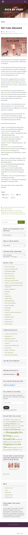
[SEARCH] (25, 2)
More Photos (6, 474)
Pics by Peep (14, 9)
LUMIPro (12, 185)
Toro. (13, 106)
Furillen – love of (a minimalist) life (14, 283)
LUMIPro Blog (8, 298)
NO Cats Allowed (11, 27)
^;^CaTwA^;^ (15, 450)
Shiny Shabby (16, 442)
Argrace (14, 421)
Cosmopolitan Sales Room (15, 425)
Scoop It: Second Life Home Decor (13, 312)
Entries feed (8, 492)
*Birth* (8, 419)
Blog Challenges (11, 424)
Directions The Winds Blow (12, 280)
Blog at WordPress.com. (14, 524)
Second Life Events (15, 207)
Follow (6, 407)
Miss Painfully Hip (9, 300)
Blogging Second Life (10, 338)
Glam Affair (5, 427)
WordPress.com (9, 497)
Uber (4, 449)
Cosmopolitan (6, 73)
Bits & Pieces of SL (9, 273)
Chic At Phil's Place (10, 276)
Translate (14, 256)
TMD (9, 92)
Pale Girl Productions (10, 303)
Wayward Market (13, 84)
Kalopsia (9, 427)
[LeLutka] (8, 449)
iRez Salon (7, 291)
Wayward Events (8, 208)
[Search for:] (10, 222)
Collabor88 (6, 425)
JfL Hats (7, 293)
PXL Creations (15, 436)
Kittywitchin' (8, 296)
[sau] (5, 94)
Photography (4, 212)
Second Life (15, 212)
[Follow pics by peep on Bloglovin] (9, 385)
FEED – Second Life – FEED (11, 341)
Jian (14, 210)
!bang (4, 419)
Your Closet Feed (9, 352)
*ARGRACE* (9, 142)
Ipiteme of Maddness (10, 289)
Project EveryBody (9, 305)
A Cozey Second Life (10, 266)
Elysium (22, 425)
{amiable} (22, 79)
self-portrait (10, 441)
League (18, 427)
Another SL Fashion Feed (11, 334)
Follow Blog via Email (12, 391)
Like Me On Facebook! (11, 361)
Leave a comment (19, 33)
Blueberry (7, 133)
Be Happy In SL (8, 336)
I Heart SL (7, 343)
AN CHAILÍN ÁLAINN (10, 271)
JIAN (18, 113)
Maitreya (12, 152)
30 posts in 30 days (14, 419)
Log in (6, 490)
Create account (8, 488)
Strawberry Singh (9, 317)
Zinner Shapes (8, 324)
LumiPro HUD (19, 210)
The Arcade (18, 447)
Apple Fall (7, 168)
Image (3, 31)
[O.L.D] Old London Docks (11, 354)
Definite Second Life (10, 278)
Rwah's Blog (8, 307)
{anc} (21, 449)
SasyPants (7, 310)
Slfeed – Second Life (10, 350)
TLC (22, 447)
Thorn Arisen (8, 319)
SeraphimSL (8, 314)
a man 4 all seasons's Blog (11, 269)
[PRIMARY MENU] (3, 2)
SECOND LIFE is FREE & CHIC (12, 345)
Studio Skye (12, 175)
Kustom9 (15, 427)
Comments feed (9, 495)
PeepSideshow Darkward (7, 33)
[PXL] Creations (9, 146)
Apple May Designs (21, 67)
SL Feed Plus (8, 348)
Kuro (12, 427)
